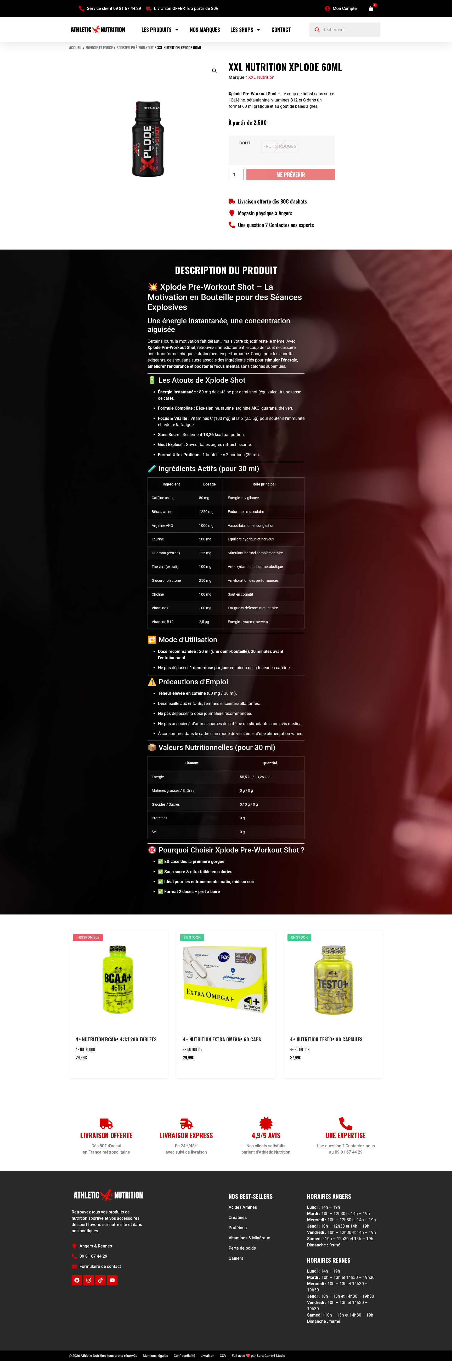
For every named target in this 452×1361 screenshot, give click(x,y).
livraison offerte (106, 1135)
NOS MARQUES (205, 29)
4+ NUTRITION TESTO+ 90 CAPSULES (326, 1039)
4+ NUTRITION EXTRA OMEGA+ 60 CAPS (222, 1039)
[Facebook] (77, 1280)
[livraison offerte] (106, 1123)
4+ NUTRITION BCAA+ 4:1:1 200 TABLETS (116, 1039)
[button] (214, 71)
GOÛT (245, 143)
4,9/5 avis (266, 1135)
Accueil (75, 47)
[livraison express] (186, 1123)
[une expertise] (345, 1123)
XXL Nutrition (261, 77)
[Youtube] (112, 1280)
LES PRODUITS (157, 29)
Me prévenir (290, 174)
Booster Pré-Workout (135, 47)
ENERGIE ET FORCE (99, 47)
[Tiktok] (100, 1280)
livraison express (186, 1135)
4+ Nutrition (85, 1049)
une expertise (346, 1135)
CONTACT (281, 29)
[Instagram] (88, 1280)
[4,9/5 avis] (266, 1123)
